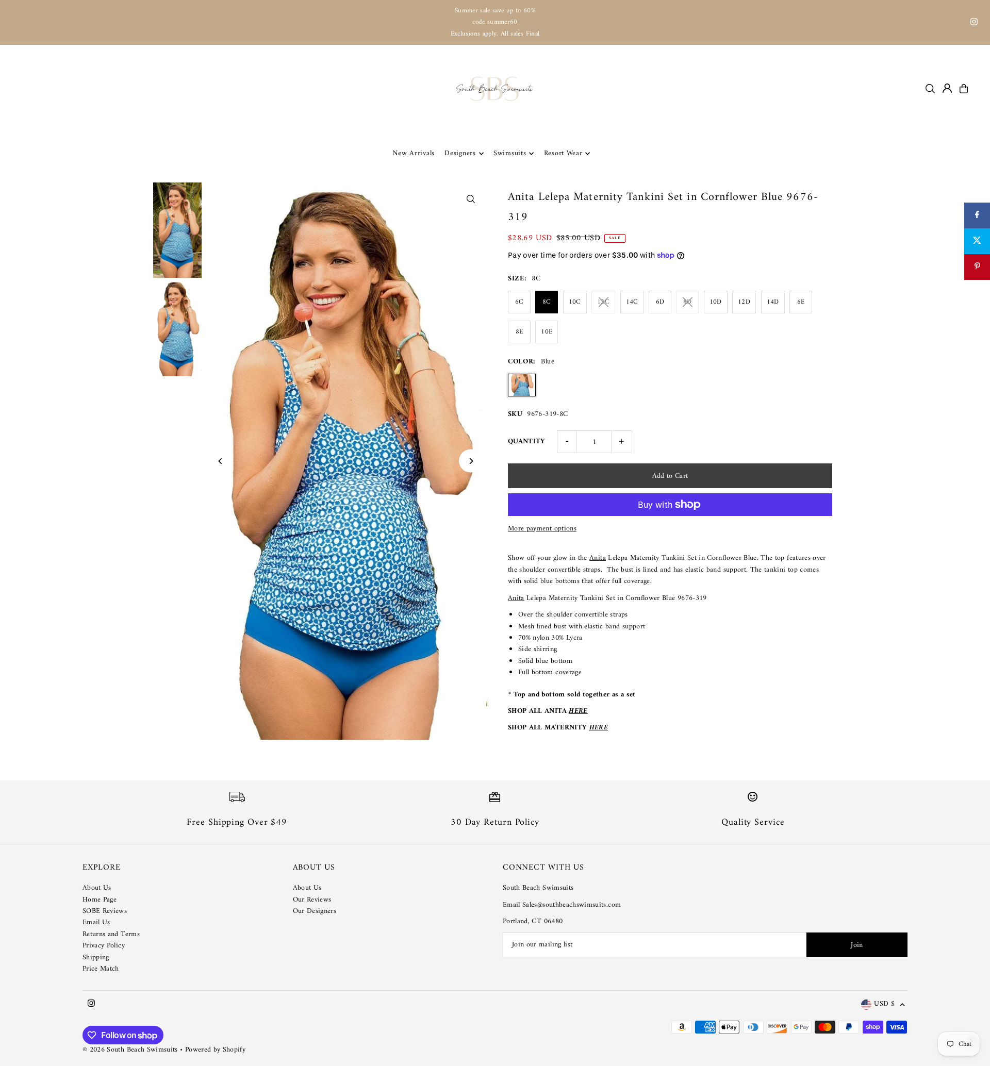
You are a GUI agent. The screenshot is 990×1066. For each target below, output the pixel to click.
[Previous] (221, 461)
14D (773, 302)
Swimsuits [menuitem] (509, 153)
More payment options (542, 529)
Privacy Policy (103, 945)
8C (546, 302)
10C (575, 302)
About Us (96, 887)
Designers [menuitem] (459, 153)
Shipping (95, 957)
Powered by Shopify (215, 1049)
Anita (597, 558)
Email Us (96, 922)
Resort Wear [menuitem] (563, 153)
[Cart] (964, 88)
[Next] (470, 461)
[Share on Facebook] (977, 215)
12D (744, 302)
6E (801, 302)
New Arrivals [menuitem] (413, 153)
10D (716, 302)
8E (519, 332)
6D (660, 302)
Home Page (99, 899)
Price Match (100, 968)
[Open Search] (930, 88)
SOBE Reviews (104, 911)
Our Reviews (312, 899)
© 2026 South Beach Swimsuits (130, 1049)
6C (519, 302)
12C (603, 302)
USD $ (884, 1004)
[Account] (947, 88)
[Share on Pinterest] (977, 267)
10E (546, 332)
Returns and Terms (111, 934)
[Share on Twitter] (977, 241)
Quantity (527, 441)
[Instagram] (974, 23)
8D (687, 302)
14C (632, 302)
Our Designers (315, 911)
